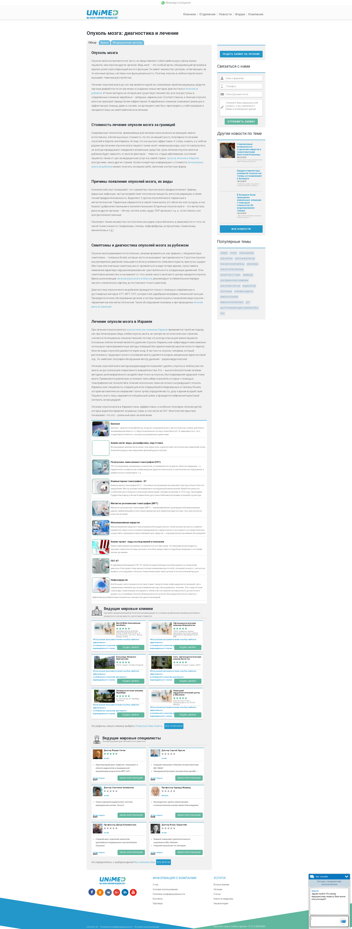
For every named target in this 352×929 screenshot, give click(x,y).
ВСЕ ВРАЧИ (163, 862)
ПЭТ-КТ (115, 561)
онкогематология (230, 286)
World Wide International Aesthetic (128, 624)
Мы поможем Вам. (144, 862)
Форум (240, 14)
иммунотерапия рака (231, 302)
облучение (226, 291)
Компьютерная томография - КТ (129, 481)
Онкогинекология (245, 259)
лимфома (248, 275)
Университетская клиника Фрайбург (129, 692)
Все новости (241, 228)
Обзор (92, 42)
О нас (156, 884)
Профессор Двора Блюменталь (120, 825)
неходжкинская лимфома (234, 280)
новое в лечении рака (232, 269)
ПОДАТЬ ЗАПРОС (130, 647)
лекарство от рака (230, 275)
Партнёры (158, 903)
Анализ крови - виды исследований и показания (137, 541)
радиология (249, 286)
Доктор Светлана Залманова (119, 787)
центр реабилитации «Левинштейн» (239, 308)
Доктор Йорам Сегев (115, 750)
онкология (226, 259)
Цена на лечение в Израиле (183, 158)
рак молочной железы (232, 264)
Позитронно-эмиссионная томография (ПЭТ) (136, 462)
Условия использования (165, 889)
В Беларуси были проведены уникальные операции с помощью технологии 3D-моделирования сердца (249, 202)
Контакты (158, 898)
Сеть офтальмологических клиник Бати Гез (187, 658)
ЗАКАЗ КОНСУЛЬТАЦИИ (131, 778)
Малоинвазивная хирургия (125, 522)
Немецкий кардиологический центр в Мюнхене (186, 693)
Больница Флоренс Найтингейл (126, 658)
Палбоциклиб (246, 253)
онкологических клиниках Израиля (147, 329)
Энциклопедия (221, 903)
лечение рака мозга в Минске (134, 278)
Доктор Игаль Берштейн (174, 825)
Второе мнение (221, 884)
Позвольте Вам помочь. (149, 725)
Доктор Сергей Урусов (173, 750)
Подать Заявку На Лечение (241, 54)
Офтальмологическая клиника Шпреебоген (184, 624)
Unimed (224, 253)
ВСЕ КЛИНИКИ (174, 725)
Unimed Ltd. (92, 927)
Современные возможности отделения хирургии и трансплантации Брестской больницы (249, 149)
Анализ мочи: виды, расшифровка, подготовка (137, 443)
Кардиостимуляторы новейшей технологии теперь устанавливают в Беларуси (249, 174)
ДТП (248, 302)
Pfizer (233, 253)
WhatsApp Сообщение (178, 2)
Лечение (218, 889)
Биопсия (115, 423)
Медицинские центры (127, 42)
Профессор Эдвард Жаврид (176, 787)
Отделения (207, 14)
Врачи (104, 42)
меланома (252, 264)
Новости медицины (223, 898)
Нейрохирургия (119, 580)
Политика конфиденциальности (169, 894)
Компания (255, 14)
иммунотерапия (229, 297)
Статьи (217, 894)
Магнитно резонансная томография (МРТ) (134, 503)
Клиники (189, 14)
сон (222, 313)
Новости (225, 14)
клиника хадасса (244, 291)
